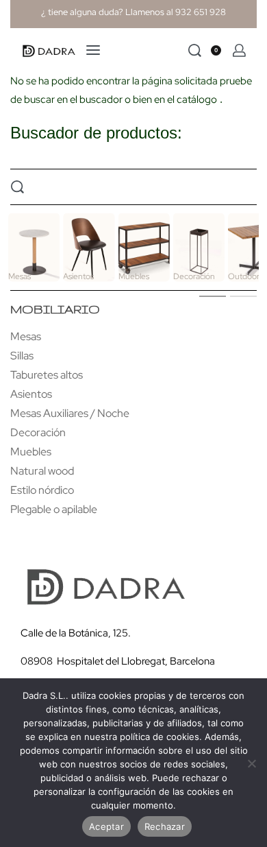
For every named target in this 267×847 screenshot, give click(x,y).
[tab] (212, 295)
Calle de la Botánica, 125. (77, 633)
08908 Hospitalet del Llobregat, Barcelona (118, 661)
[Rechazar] (251, 761)
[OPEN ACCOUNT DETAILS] (239, 50)
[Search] (195, 50)
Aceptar (106, 826)
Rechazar (164, 826)
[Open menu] (93, 50)
